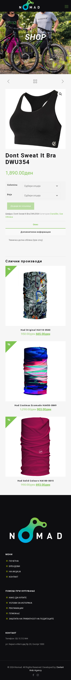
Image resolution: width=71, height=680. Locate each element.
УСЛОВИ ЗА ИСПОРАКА (20, 603)
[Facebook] (33, 675)
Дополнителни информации (35, 232)
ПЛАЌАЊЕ (14, 613)
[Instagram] (37, 675)
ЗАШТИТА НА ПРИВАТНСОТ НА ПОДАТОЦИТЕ (31, 618)
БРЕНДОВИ (14, 566)
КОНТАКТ (13, 577)
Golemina (12, 185)
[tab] (35, 224)
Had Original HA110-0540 (35, 330)
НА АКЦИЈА (15, 571)
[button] (60, 94)
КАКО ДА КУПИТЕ (18, 597)
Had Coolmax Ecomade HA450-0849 (35, 405)
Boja (9, 194)
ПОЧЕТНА (14, 561)
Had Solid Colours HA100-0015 (36, 481)
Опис (35, 224)
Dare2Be (54, 214)
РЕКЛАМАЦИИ (16, 608)
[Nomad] (32, 5)
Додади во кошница (20, 206)
